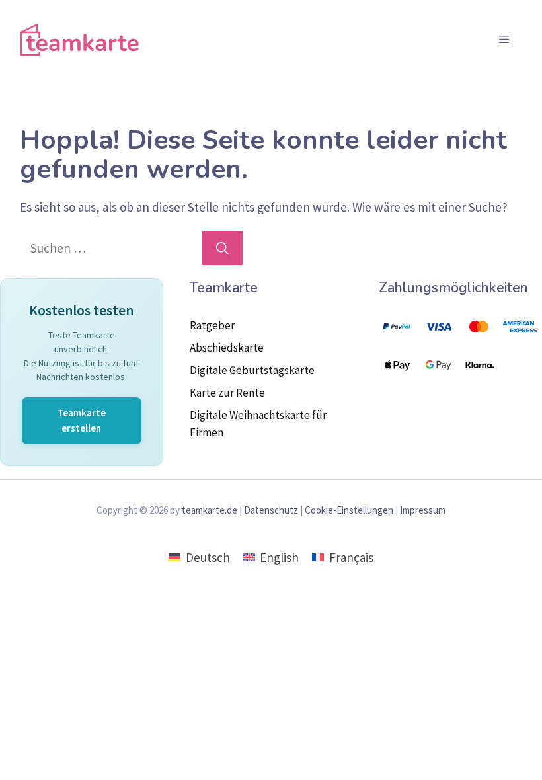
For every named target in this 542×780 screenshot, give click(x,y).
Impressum (422, 510)
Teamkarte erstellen (82, 420)
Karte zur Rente (227, 392)
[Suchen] (222, 248)
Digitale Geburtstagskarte (252, 370)
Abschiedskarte (227, 347)
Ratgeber (212, 325)
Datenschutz (271, 510)
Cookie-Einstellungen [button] (349, 510)
